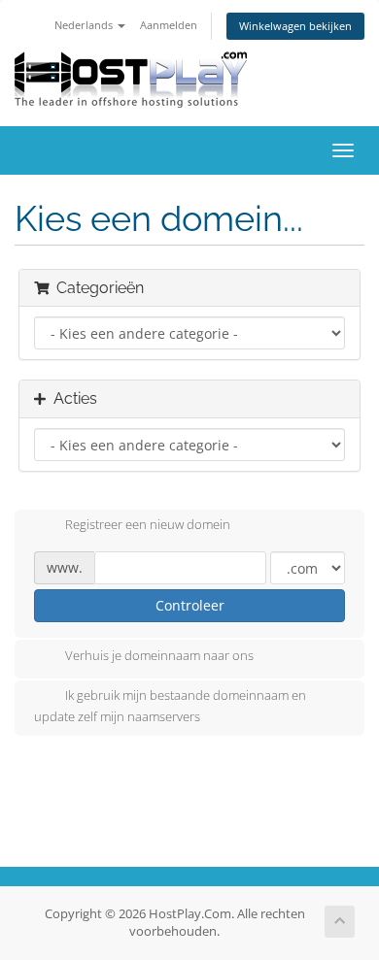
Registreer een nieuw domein (147, 525)
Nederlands (85, 24)
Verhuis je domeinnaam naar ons (159, 655)
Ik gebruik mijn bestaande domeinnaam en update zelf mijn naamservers (170, 705)
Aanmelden (168, 24)
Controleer (189, 605)
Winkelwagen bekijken (295, 25)
